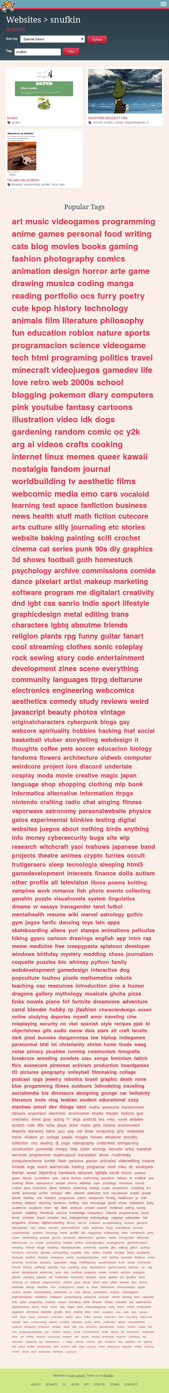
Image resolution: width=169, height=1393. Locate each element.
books (94, 246)
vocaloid (134, 494)
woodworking (44, 1346)
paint (33, 1351)
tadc (47, 1331)
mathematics (96, 977)
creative (86, 775)
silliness (114, 1331)
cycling (145, 1247)
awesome (110, 1107)
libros (98, 882)
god (139, 1113)
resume (56, 914)
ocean (145, 1009)
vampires (23, 890)
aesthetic (96, 481)
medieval (116, 1207)
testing (105, 819)
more (96, 1312)
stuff (64, 516)
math (83, 516)
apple (141, 1287)
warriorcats (59, 1166)
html (40, 357)
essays (49, 906)
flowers (50, 757)
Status (99, 1384)
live (63, 1267)
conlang (73, 1267)
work (43, 890)
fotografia (129, 1051)
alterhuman (20, 1242)
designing (87, 1092)
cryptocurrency (20, 1307)
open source (77, 1375)
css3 (14, 1331)
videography (83, 1143)
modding (94, 953)
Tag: (9, 51)
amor (96, 1016)
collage (127, 1072)
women (54, 1227)
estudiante (123, 1227)
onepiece (57, 1257)
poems (116, 882)
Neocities (59, 1375)
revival (62, 1302)
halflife (31, 1346)
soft (104, 1257)
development (34, 668)
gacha (56, 1237)
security (49, 1023)
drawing (28, 283)
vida (85, 1202)
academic (143, 1252)
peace (22, 1346)
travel (142, 357)
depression (86, 1237)
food (113, 233)
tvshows (98, 846)
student (88, 1099)
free (59, 946)
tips (144, 1336)
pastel (67, 1137)
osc (40, 985)
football (61, 559)
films (126, 481)
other (19, 882)
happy (69, 1341)
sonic (103, 646)
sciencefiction (70, 1227)
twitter (87, 1316)
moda (45, 775)
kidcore (111, 1212)
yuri (73, 930)
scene (89, 668)
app (121, 938)
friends (116, 624)
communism (102, 1051)
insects (148, 1160)
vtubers (30, 1137)
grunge (109, 1092)
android (89, 1119)
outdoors (82, 1085)
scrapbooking (112, 1223)
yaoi (77, 846)
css (49, 603)
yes (151, 1177)
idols (80, 1307)
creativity (138, 592)
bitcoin (27, 1177)
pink (20, 407)
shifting (30, 1336)
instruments (146, 1316)
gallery (44, 993)
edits (74, 1346)
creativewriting (42, 1292)
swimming (91, 1177)
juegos (49, 828)
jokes (81, 1346)
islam (25, 1321)
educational (112, 1099)
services (19, 1154)
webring (79, 1341)
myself (80, 1016)
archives (31, 1262)
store (73, 1125)
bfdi (44, 1044)
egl (56, 1207)
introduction (91, 985)
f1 (148, 122)
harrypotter (126, 1237)
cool (19, 646)
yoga (65, 1143)
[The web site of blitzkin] (44, 153)
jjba (113, 1247)
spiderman (46, 1272)
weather (140, 1172)
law (94, 1037)
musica (60, 283)
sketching (80, 1187)
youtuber (104, 1297)
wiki (73, 914)
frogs (109, 1227)
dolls (126, 873)
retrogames (20, 1227)
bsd (105, 1192)
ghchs (117, 993)
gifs (47, 1030)
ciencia (76, 1331)
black (14, 1316)
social (146, 730)
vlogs (73, 1262)
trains (17, 1137)
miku (122, 1166)
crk (50, 1277)
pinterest (60, 1065)
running (76, 1051)
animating (75, 1302)
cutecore (133, 516)
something (91, 1326)
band (148, 846)
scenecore (35, 1065)
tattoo (79, 1242)
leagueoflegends (135, 122)
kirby (150, 1202)
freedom (50, 1197)
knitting (137, 882)
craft (124, 1030)
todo (14, 1302)
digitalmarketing (53, 1222)
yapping (117, 1217)
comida (142, 570)
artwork (79, 1192)
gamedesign (72, 969)
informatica (28, 793)
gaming (123, 246)
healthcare (125, 1197)
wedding (31, 1212)
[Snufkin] (44, 91)
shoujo (30, 1287)
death (126, 1079)
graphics (138, 548)
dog (125, 969)
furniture (18, 1252)
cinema (24, 548)
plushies (55, 1051)
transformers (133, 1107)
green (16, 1177)
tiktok (29, 1183)
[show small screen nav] (163, 4)
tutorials (126, 1257)
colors (81, 1197)
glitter (113, 1282)
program (59, 592)
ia (87, 1287)
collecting (138, 890)
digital (127, 819)
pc (42, 1137)
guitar (111, 635)
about (70, 828)
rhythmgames (130, 1292)
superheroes (107, 1262)
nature (109, 332)
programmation (51, 1282)
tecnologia (82, 864)
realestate (135, 1131)
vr (35, 906)
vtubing (77, 1312)
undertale (118, 766)
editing (96, 614)
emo (89, 493)
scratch (18, 1125)
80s (40, 1125)
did (83, 1232)
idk (86, 419)
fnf (66, 1001)
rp (70, 1009)
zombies (95, 1336)
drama (72, 1183)
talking (123, 1247)
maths (94, 1107)
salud (65, 1177)
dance (22, 581)
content (113, 1272)
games (51, 233)
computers (132, 394)
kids (66, 1272)
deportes (60, 1016)
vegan (78, 1316)
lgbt (34, 603)
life (146, 369)
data (90, 1030)
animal (143, 1282)
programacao (128, 1212)
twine (50, 1131)
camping (17, 1282)
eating (129, 1207)
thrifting (74, 1202)
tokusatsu (127, 1346)
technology (106, 308)
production (106, 1065)
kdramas (143, 1237)
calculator (148, 1297)
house (32, 1316)
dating (97, 1321)
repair (67, 1326)
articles (16, 1277)
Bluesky (108, 1375)
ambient (94, 1223)
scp (131, 1302)
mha (118, 1312)
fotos (88, 1312)
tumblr (49, 1160)
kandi (114, 1172)
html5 (135, 864)
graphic (108, 1079)
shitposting (111, 1232)
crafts (77, 444)
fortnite (81, 1001)
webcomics (115, 690)
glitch (134, 1247)
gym (17, 922)
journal (96, 468)
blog (39, 246)
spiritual (67, 1331)
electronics (31, 690)
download (58, 1351)
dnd (18, 603)
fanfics (113, 1257)
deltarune (126, 679)
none (140, 1079)
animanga (29, 1192)
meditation (41, 1297)
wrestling (47, 1058)
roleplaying (24, 1023)
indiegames (132, 1037)
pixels (70, 977)
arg (18, 444)
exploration (110, 1316)
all (54, 882)
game (139, 270)
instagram (56, 1297)
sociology (109, 1183)
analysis (76, 1207)
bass (121, 1316)
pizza (134, 993)
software (27, 592)
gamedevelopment (38, 873)
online (19, 1016)
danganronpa (73, 1037)
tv (72, 481)
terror (16, 1217)
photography (69, 258)
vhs (39, 1197)
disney (87, 1292)
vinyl (77, 1292)
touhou (51, 977)
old (79, 1131)
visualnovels (69, 898)
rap (147, 938)
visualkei (16, 1321)
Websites (23, 20)
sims (137, 1297)
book (135, 784)
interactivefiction (136, 1321)
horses (96, 1137)
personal (84, 233)
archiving (149, 1346)
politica (138, 1346)
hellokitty (139, 1092)
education (46, 332)
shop (48, 784)
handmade (61, 1277)
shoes (122, 1202)
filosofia (97, 1302)
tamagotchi (30, 1326)
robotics (73, 1079)
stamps (90, 930)
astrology (112, 914)
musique (50, 1302)
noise (18, 1051)
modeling (137, 1187)
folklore (140, 1257)
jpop (47, 1119)
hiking (20, 938)
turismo (129, 1223)
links (18, 1001)
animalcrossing (38, 1321)
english (104, 938)
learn (47, 1207)
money (35, 837)
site (112, 837)
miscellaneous (52, 1341)
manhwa (21, 1106)
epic (55, 1177)
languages (70, 679)
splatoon (111, 946)
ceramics (69, 1237)
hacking (109, 730)
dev (53, 1106)
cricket (89, 1207)
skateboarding (30, 930)
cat (44, 548)
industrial (121, 1302)
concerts (32, 1252)
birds (113, 828)
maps (106, 1187)
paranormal (24, 1044)
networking (29, 1237)
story (66, 657)
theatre (48, 855)
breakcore (23, 1058)
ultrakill (67, 1282)
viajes (70, 1307)
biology (141, 748)
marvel (89, 914)
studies (85, 1336)
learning (26, 505)
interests (79, 873)
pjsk (138, 1023)
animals (27, 320)
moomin (98, 122)
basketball (26, 739)
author (43, 1192)
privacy (35, 1051)
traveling (114, 1016)
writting (17, 1202)
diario (15, 1336)
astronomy (61, 811)
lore (71, 766)
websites (24, 828)
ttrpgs (124, 793)
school (110, 382)
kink (150, 1326)
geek (77, 1282)
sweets (27, 1292)
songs (101, 1058)
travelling (133, 1085)
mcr (34, 1143)
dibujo (86, 1282)
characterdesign (117, 1009)
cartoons (115, 407)
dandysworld (29, 1272)
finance (105, 873)
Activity (16, 29)
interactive (104, 969)
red (22, 1336)
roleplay (129, 646)
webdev (136, 1119)
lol (54, 1044)
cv (31, 1242)
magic (109, 775)
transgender (75, 906)
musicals (96, 993)
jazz (61, 1131)
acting (58, 1119)
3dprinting (47, 1172)
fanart (133, 635)
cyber (85, 1148)
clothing (100, 784)
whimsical (32, 1312)
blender (37, 1009)
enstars (33, 1222)
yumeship (44, 1148)
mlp (120, 784)
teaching (23, 985)
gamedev (120, 369)
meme (19, 946)
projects (23, 855)
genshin (22, 898)
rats (33, 1227)
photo (96, 890)
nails (86, 1227)
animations (115, 930)
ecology (99, 1148)
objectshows (26, 1030)
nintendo (25, 802)
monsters (125, 1183)
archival (65, 1346)
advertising (131, 1316)
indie (90, 603)
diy (115, 548)
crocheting (53, 1242)
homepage (97, 1202)
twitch (140, 1058)
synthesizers (143, 1302)
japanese (125, 846)
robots (123, 977)
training (127, 1297)
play (84, 1267)
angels (134, 1192)
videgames (31, 1341)
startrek (112, 1277)
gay (124, 722)
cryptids (76, 1252)
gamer (91, 1160)
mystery (71, 953)
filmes (62, 1085)
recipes (122, 1023)
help (73, 1148)
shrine (94, 1044)
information (96, 793)
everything (120, 668)
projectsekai (70, 1351)
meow (75, 1030)
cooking (107, 444)
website (25, 537)
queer (108, 456)
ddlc (14, 1346)
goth (84, 559)
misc (111, 1119)
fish (81, 890)
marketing (131, 581)
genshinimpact (137, 1242)
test (48, 505)
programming (32, 184)
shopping (72, 784)
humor (136, 985)
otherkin (30, 1202)
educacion (112, 748)
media (66, 493)
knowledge (77, 1212)
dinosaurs (62, 1092)
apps (113, 922)
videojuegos (76, 369)
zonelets (69, 1058)
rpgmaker (60, 1262)
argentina (130, 1341)
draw (89, 1131)
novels (35, 1001)
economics (120, 1187)
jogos (32, 922)
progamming (38, 1085)
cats (20, 246)
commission (100, 1292)
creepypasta (82, 946)
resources (60, 985)
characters (30, 624)
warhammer (133, 1331)
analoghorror (116, 1242)
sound (139, 1183)
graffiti (74, 1232)
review (103, 1272)
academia (19, 1207)
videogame (124, 345)
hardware (67, 1172)
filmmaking (104, 1072)
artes (129, 1148)
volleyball (78, 1072)
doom (104, 1154)
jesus (61, 1125)
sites (124, 1232)
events (115, 890)
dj (57, 1143)
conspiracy (95, 1212)
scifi (104, 537)
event (42, 1166)
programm (44, 1326)
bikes (96, 1282)
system (97, 898)
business (131, 505)
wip (125, 837)
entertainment (120, 657)
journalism (139, 953)
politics (114, 357)
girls (96, 1125)
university (89, 1247)
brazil (41, 1217)
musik (105, 1331)
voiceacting (60, 1252)
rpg (70, 635)
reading (27, 295)
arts (18, 527)
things (67, 1106)
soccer (85, 748)
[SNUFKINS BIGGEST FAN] (125, 91)
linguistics (121, 898)
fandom (65, 468)
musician (90, 1341)
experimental (49, 819)
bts (45, 1092)
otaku (42, 1227)
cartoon (57, 938)
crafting (51, 802)
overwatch (43, 1316)
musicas (17, 1257)
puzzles (46, 961)
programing (74, 357)
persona (76, 1160)
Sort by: (12, 38)
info (17, 837)
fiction (105, 516)
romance (63, 890)
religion (25, 635)
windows (23, 953)
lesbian (69, 1099)
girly (120, 1131)
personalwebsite (102, 811)
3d (16, 559)
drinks (101, 1346)
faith (76, 1336)
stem (68, 1312)
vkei (73, 1023)
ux (143, 1267)
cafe (31, 1125)
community (31, 679)
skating (46, 1143)
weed (31, 1172)
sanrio (69, 603)
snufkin (16, 122)
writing (138, 233)
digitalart (104, 592)
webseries (132, 1217)
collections (77, 1321)
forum (127, 1172)
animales (108, 1160)
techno (76, 1177)
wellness (97, 1227)
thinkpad (17, 184)
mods (39, 1242)
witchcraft (54, 846)
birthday (47, 953)
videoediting (129, 1160)
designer (67, 1336)
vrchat (130, 1307)
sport (111, 603)
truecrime (39, 1187)
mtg (149, 1267)
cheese (121, 1326)
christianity (71, 1044)
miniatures (110, 1341)
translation (87, 1154)
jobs (100, 1341)
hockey (28, 1197)
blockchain (77, 1277)
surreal (138, 1227)
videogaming (78, 1217)
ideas (53, 1187)
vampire (125, 1272)
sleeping (112, 864)
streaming (46, 646)
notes (151, 1257)
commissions (105, 570)
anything (136, 828)
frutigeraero (29, 864)
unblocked (106, 1143)
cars (109, 493)
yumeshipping (72, 1297)
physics (140, 811)
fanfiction (97, 505)
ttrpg (99, 679)
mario (85, 1125)
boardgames (135, 1065)
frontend (40, 1336)
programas (67, 1197)
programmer (40, 1154)
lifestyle (136, 603)
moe (53, 1287)
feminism (121, 1058)
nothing (92, 828)
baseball (144, 1148)
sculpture (35, 1207)
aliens (58, 930)
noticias (114, 1292)
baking (52, 537)
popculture (25, 977)
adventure (134, 1001)
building (53, 1247)
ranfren (16, 1351)
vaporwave (27, 811)
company (28, 1277)
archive (66, 570)
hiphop (109, 1037)
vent (81, 1106)
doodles (131, 1277)
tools (40, 1099)
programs (90, 1272)
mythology (68, 993)
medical (140, 1177)
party (112, 1307)
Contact (131, 1384)
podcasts (94, 1192)
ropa (97, 1183)
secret (25, 1351)
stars (102, 1030)
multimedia (121, 1154)
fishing (110, 1197)
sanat (102, 1277)
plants (51, 635)
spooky (122, 1321)
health (43, 516)
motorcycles (54, 1336)
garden (101, 1237)
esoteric (45, 1262)
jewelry (53, 1079)
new (62, 1307)
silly (61, 527)
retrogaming (127, 1143)
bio (62, 961)
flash (62, 1160)
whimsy (78, 961)
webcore (24, 730)
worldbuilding (39, 481)
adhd (23, 1302)
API (86, 1384)
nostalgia (30, 468)
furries (114, 855)
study (88, 701)
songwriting (35, 1302)
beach (23, 1316)
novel (122, 1119)
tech (20, 357)
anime (24, 233)
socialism (108, 1177)
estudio (53, 1267)
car (123, 1092)
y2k (133, 431)
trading (78, 1166)
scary (145, 1212)
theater (112, 1113)
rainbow (131, 1326)
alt (114, 1030)
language (25, 784)
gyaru (37, 938)
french (16, 1267)
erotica (30, 1257)
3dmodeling (107, 1085)
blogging (29, 394)
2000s (82, 382)
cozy (133, 1099)
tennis (82, 1223)
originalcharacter (22, 1297)
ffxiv (16, 1065)
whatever (113, 1137)
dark (17, 1037)
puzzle (43, 898)
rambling (64, 1321)
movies (65, 246)
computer (138, 757)
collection (20, 1143)
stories (133, 527)
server (15, 1272)
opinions (148, 1341)
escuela (115, 1148)
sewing (42, 657)
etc (113, 527)
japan (129, 775)
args (76, 1119)
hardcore (59, 1202)
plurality (130, 1137)
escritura (77, 1272)
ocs (88, 295)
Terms (115, 1384)
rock (19, 657)
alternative (62, 793)
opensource (44, 1183)
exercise (97, 1316)
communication (126, 1287)
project (53, 766)
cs (70, 1292)
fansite (139, 1030)
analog (94, 1187)
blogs (108, 722)
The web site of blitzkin (23, 180)
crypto (93, 855)
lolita (50, 1125)
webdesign (116, 739)
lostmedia (18, 1287)
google (58, 1312)
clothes (78, 646)
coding (90, 283)
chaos (80, 1287)
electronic (57, 1113)
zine (114, 985)
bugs (97, 837)
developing (134, 1336)
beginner (121, 1336)
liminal (30, 1247)
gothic (135, 914)
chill (143, 1197)
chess (116, 953)
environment (129, 1125)
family (119, 961)
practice (41, 1277)
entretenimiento (91, 1331)
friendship (47, 1212)
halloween (137, 1202)
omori (39, 1106)
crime (53, 1307)
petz (150, 1232)
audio (60, 1030)
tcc (149, 1187)
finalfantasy (148, 1331)
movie (64, 775)
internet (27, 456)
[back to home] (8, 6)
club (120, 1341)
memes (80, 456)
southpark (144, 1166)
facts (133, 1312)
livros (36, 1119)
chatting (17, 1183)
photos (85, 712)
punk (84, 548)
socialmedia (25, 1092)
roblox (81, 332)
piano (53, 1001)
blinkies (81, 819)
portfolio (61, 295)
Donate (51, 1384)
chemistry (20, 1119)
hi (131, 1177)
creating (17, 1247)
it (136, 739)
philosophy (122, 320)
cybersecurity (67, 837)
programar (95, 1166)
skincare (85, 1172)
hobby (57, 1009)
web (60, 382)
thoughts (25, 748)
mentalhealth (28, 914)
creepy (61, 1148)
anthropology (99, 1217)
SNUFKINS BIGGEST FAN (107, 117)
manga (119, 122)
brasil (91, 1079)
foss (87, 1252)
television (74, 882)
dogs (105, 419)
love (20, 382)
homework (137, 1232)
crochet (127, 537)
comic (99, 431)
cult (122, 1331)
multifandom (109, 1321)
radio (72, 802)
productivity (108, 1336)
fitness (132, 802)
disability (46, 1312)
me (81, 592)
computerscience (27, 1160)
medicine (40, 946)
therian (18, 1172)
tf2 (15, 1072)
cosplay (23, 775)
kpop (41, 308)
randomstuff (144, 1307)
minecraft (30, 369)
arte (118, 270)
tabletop (85, 1183)
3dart (130, 1252)
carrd (18, 1009)
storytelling (81, 739)
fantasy (80, 407)
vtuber (53, 739)
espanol (53, 1321)
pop (71, 1131)
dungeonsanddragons (30, 1331)
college (53, 1137)
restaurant (96, 1197)
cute (20, 308)
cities (56, 1346)
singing (109, 802)
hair (145, 1217)
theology (52, 1232)
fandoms (24, 757)
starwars (35, 1131)
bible (64, 1207)
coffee (49, 748)
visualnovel (119, 1192)
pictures (29, 1072)
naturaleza (17, 1341)
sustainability (21, 1232)
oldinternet (60, 1292)
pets (67, 748)
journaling (88, 527)
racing (140, 1207)
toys (87, 922)
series (62, 548)
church (116, 1297)
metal (73, 614)
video (67, 419)
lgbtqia (101, 1172)
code (85, 657)
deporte (19, 1131)
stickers (18, 1113)
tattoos (122, 1177)
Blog (75, 1384)
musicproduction (87, 1257)
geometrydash (106, 1326)
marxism (143, 1312)
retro (62, 184)
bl (148, 1023)
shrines (43, 1257)
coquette (23, 961)
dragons (22, 993)
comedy (63, 701)
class (45, 1307)
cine (131, 1016)
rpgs (38, 1079)
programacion (39, 345)
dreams (21, 906)
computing (105, 1131)
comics (111, 258)
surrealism (42, 1177)
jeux (81, 1326)
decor (142, 1277)
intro (135, 938)
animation (31, 270)
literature (79, 320)
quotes (103, 1247)
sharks (97, 1113)
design (66, 270)
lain (100, 922)
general (142, 1223)
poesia (44, 1237)
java (27, 1187)
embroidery (57, 1316)
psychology (31, 570)
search (102, 1207)
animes (71, 855)
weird (139, 701)
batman (134, 1267)
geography (53, 1072)
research (24, 846)
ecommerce (78, 1113)
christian (28, 1217)
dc (131, 1166)
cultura (17, 1187)
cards (70, 1257)
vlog (53, 1099)
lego (31, 1166)
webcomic (32, 493)
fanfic (49, 922)
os (26, 1282)
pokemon (67, 394)
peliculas (143, 930)
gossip (88, 1321)
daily (105, 1282)
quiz (134, 1282)
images (81, 1137)
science (85, 345)
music (37, 221)
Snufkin (12, 117)
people (60, 1183)
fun (18, 332)
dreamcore (106, 1001)
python (100, 961)
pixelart (48, 581)
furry (107, 295)
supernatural (64, 1154)
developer (137, 946)
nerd (111, 1166)
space (68, 505)
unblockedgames (95, 1307)
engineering (72, 690)
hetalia (67, 1242)
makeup (97, 581)
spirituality (54, 730)
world (16, 1192)
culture (40, 527)
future (120, 1307)
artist (72, 581)
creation (53, 1217)
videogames (75, 221)
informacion (107, 1287)
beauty (59, 712)
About (36, 1384)
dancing (69, 922)
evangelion (107, 1312)
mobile (107, 1252)
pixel (29, 1037)
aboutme (86, 624)
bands (16, 1197)
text (64, 1217)
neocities (42, 1287)
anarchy (17, 1262)
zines (68, 668)
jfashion (86, 1009)
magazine (94, 1232)
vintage (112, 712)
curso (16, 1237)
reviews (114, 701)
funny (88, 635)
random (70, 431)
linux (55, 184)
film (52, 320)
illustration (33, 419)
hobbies (84, 730)
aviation (37, 1232)
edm (68, 1192)
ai (31, 444)
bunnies (47, 1037)
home (110, 1044)
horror (95, 270)
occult (136, 855)
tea (101, 1119)
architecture (80, 757)
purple (146, 1192)
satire (86, 1302)
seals (131, 1262)
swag (140, 1044)
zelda (126, 1312)
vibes (94, 1287)
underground (66, 1287)
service (61, 1212)
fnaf (129, 730)
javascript (28, 712)
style (106, 1023)
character (144, 1262)
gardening (32, 431)
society (119, 1252)
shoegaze (139, 1272)
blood (35, 1307)
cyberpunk (82, 722)
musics (16, 1292)
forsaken (91, 1277)
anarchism (37, 1113)
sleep (56, 864)
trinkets (18, 1166)
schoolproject (95, 1242)
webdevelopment (33, 969)
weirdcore (26, 766)
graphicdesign (36, 614)
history (68, 308)
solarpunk (90, 1297)
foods (125, 1044)
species (124, 1282)
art (17, 221)
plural (112, 1202)
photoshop (44, 1351)
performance (117, 1267)
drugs (41, 1247)
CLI (64, 1384)
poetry (132, 295)
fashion (26, 258)
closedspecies (71, 1247)
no (63, 1023)
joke (74, 1326)
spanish (89, 1023)
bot (122, 1277)
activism (81, 1065)
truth (122, 1262)
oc (119, 431)
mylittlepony (87, 1262)
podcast (21, 1079)
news (21, 516)
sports (137, 332)
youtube (47, 407)
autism (145, 873)
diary (98, 394)
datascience (113, 1346)
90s (101, 548)
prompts (91, 1346)
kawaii (135, 456)
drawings (81, 938)
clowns (109, 1125)
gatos (20, 819)
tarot (99, 906)
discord (91, 766)
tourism (17, 1212)
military (108, 1302)
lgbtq (59, 624)
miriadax (56, 1326)
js (137, 1197)
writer (96, 1252)
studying (38, 1016)
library (71, 1223)
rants (63, 1232)
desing (69, 1316)
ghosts (45, 1252)
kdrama (64, 1187)
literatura (22, 1099)
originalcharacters (38, 722)
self (139, 1341)
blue (17, 1085)
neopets (56, 1331)
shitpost (35, 1282)
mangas (56, 1192)
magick (141, 1326)
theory (27, 1267)
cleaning (45, 1202)
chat (89, 802)
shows (34, 559)
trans (120, 614)
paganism (18, 1312)
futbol (115, 906)
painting (81, 537)
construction (22, 1148)
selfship (40, 1267)
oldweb (111, 757)
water (112, 1237)
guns (58, 1272)
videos (50, 444)
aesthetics (29, 701)
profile (39, 882)
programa (19, 1222)
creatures (17, 1326)
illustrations (98, 1267)
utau (87, 1058)
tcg (40, 1341)
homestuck (114, 559)
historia (127, 1113)
